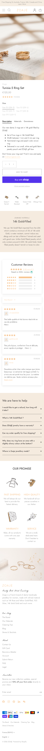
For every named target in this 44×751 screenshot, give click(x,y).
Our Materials (7, 621)
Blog (4, 628)
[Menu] (3, 10)
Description (7, 121)
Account (5, 655)
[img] (9, 309)
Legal (4, 667)
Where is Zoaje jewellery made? (15, 451)
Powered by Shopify (20, 741)
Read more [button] (8, 379)
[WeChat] (24, 701)
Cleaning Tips (7, 624)
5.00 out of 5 (28, 269)
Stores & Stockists (9, 632)
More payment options (22, 186)
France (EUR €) (7, 732)
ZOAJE (10, 741)
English (4, 737)
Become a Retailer (9, 652)
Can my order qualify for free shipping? (19, 433)
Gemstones (28, 121)
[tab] (8, 121)
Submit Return (7, 659)
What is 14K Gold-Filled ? (13, 417)
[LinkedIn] (19, 701)
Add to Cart (22, 172)
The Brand (6, 617)
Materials (17, 121)
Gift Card (6, 648)
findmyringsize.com (12, 156)
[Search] (9, 10)
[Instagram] (9, 701)
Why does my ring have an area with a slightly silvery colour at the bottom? (18, 442)
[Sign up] (40, 692)
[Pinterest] (14, 701)
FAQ (4, 663)
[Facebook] (3, 701)
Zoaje (4, 84)
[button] (11, 277)
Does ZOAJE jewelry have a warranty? (18, 425)
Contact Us (6, 644)
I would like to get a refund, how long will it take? (19, 409)
